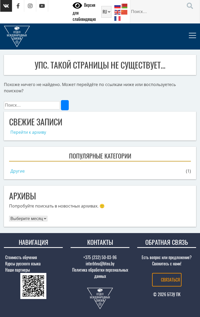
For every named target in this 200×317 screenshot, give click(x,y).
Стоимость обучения (21, 257)
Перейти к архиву (28, 132)
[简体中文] (124, 12)
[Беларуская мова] (124, 5)
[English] (117, 12)
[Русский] (117, 5)
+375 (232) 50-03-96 (100, 257)
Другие (17, 171)
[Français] (117, 18)
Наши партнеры (17, 270)
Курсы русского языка (23, 263)
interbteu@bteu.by (100, 263)
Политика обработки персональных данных (100, 273)
